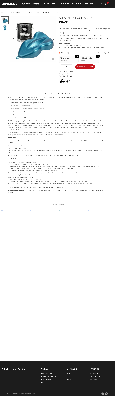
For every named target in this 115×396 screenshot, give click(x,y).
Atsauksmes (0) (64, 93)
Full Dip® (68, 76)
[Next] (53, 39)
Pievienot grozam (85, 66)
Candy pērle (28, 12)
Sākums (4, 12)
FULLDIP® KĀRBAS (15, 12)
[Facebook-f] (102, 393)
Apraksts (48, 93)
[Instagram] (106, 393)
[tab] (48, 93)
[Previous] (13, 39)
